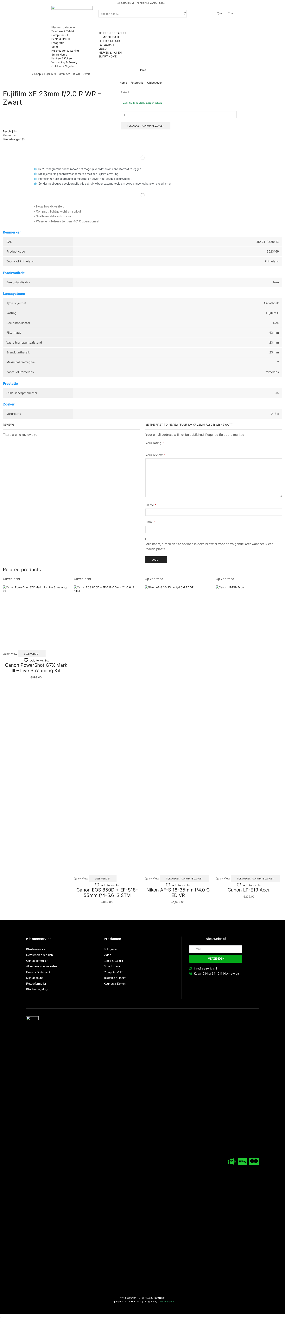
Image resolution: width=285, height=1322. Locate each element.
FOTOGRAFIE (106, 44)
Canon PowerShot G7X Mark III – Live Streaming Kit (36, 668)
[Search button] (185, 13)
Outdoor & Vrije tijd (63, 66)
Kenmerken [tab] (10, 135)
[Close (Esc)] (0, 1317)
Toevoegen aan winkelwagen (145, 125)
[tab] (142, 131)
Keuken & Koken (61, 58)
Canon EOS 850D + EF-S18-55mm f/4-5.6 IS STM (107, 892)
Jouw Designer (166, 1301)
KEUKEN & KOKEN (110, 52)
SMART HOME (107, 56)
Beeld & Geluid (60, 39)
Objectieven (154, 82)
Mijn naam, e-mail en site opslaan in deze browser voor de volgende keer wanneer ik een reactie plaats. (209, 546)
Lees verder (31, 653)
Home (142, 70)
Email (150, 522)
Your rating (154, 443)
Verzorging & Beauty (64, 62)
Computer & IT (60, 35)
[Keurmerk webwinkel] (198, 982)
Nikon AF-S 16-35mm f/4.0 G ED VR (178, 892)
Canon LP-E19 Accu (249, 890)
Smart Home (59, 54)
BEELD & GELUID (109, 41)
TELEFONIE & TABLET (112, 33)
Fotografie (57, 42)
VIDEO (102, 48)
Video (55, 46)
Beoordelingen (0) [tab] (14, 139)
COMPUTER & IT (108, 37)
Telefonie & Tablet (62, 31)
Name (150, 505)
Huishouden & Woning (65, 50)
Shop (37, 74)
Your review (155, 455)
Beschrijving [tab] (10, 131)
